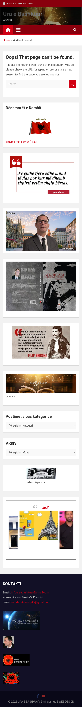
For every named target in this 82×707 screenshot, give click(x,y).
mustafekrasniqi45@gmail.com (30, 602)
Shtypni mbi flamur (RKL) (21, 141)
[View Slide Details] (31, 525)
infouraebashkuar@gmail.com (30, 592)
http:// (44, 507)
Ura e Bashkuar (23, 13)
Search (72, 84)
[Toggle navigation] (18, 29)
